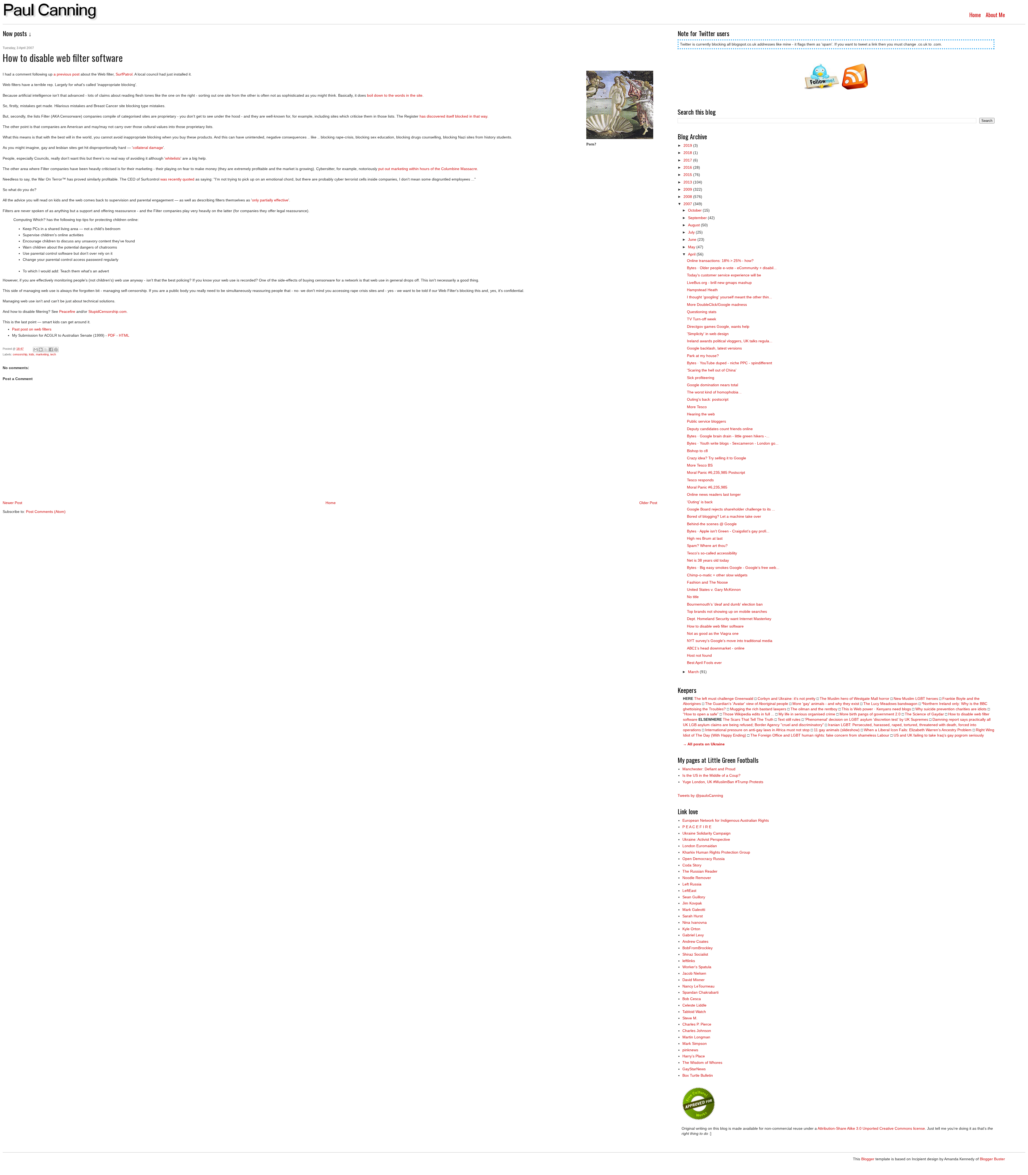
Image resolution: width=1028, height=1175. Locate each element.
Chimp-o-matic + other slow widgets (717, 575)
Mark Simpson (694, 1043)
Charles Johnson (696, 1030)
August (694, 225)
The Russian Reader (699, 871)
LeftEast (689, 890)
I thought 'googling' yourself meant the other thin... (729, 297)
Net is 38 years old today (708, 560)
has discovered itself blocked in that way (453, 116)
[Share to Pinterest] (56, 349)
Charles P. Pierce (696, 1024)
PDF (111, 335)
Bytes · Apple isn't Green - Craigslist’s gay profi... (728, 531)
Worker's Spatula (696, 967)
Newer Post (12, 503)
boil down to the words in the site (394, 95)
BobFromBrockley (697, 948)
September (698, 218)
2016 (688, 167)
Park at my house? (703, 356)
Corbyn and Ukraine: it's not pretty (786, 698)
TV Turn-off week (701, 319)
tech (53, 354)
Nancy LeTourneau (698, 986)
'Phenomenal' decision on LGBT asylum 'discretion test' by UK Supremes (866, 719)
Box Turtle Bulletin (697, 1075)
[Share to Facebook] (51, 349)
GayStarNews (694, 1069)
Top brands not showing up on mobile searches (727, 611)
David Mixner (693, 980)
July (692, 232)
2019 (688, 145)
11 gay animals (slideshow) (837, 730)
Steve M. (689, 1018)
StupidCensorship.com (107, 311)
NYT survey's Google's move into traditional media (729, 641)
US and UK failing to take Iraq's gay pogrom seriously (939, 735)
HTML (124, 335)
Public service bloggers (706, 421)
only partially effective (270, 200)
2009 (688, 189)
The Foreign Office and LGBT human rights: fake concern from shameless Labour (819, 735)
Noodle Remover (696, 878)
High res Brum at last (705, 538)
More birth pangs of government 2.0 (870, 714)
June (692, 239)
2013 (688, 182)
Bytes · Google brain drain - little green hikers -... (728, 436)
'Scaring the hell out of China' (711, 370)
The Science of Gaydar (924, 714)
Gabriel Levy (693, 935)
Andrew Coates (695, 941)
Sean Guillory (693, 897)
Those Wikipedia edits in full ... (748, 714)
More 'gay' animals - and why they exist (825, 703)
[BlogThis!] (40, 349)
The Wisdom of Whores (702, 1062)
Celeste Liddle (694, 1005)
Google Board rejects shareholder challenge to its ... (731, 509)
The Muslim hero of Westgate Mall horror (854, 698)
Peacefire (67, 311)
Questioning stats (701, 312)
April (692, 254)
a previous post (67, 74)
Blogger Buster (992, 1159)
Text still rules (790, 719)
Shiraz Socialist (695, 954)
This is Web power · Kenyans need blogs (876, 709)
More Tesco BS (700, 465)
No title (693, 597)
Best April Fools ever (704, 662)
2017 (688, 160)
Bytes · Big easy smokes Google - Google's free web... (733, 567)
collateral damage (148, 147)
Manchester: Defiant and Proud (708, 769)
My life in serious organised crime (806, 714)
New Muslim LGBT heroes (916, 698)
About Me (995, 15)
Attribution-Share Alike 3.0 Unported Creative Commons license (871, 1128)
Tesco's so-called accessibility (712, 553)
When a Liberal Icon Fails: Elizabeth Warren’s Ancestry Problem (918, 730)
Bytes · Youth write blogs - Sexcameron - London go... (732, 443)
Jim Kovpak (692, 903)
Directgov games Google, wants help (718, 326)
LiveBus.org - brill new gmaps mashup (719, 282)
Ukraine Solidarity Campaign (706, 833)
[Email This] (35, 349)
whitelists (172, 158)
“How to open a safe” (701, 714)
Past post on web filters (31, 329)
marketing (42, 354)
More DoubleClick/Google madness (717, 304)
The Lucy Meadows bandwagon (890, 703)
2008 (688, 196)
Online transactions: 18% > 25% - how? (720, 260)
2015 (688, 174)
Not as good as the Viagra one (713, 633)
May (692, 247)
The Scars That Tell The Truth (748, 719)
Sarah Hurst (692, 916)
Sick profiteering (700, 378)
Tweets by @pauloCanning (700, 795)
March (694, 672)
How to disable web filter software (715, 626)
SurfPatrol (124, 74)
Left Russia (691, 884)
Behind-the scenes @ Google (712, 524)
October (695, 210)
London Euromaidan (699, 846)
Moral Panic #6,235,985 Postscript (716, 472)
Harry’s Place (693, 1056)
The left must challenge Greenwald (723, 698)
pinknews (690, 1050)
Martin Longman (696, 1037)
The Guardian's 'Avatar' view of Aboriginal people (746, 703)
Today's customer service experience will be (724, 275)
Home (975, 15)
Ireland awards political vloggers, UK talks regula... (729, 341)
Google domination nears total (712, 385)
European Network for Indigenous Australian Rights (725, 820)
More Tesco (697, 407)
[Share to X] (45, 349)
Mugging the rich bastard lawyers (758, 709)
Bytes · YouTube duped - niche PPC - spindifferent (729, 363)
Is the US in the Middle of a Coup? (711, 775)
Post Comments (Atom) (46, 511)
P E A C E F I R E (696, 827)
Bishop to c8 (697, 451)
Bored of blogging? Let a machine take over (724, 516)
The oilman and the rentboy (814, 709)
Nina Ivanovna (694, 922)
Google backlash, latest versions (714, 348)
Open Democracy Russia (703, 859)
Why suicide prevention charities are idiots (951, 709)
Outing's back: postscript (707, 399)
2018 (688, 153)
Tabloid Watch (694, 1011)
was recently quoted (177, 179)
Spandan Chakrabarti (700, 992)
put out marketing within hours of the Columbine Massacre (427, 169)
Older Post (648, 503)
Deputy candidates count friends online (720, 429)
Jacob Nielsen (694, 973)
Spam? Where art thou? (707, 545)
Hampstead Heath (702, 290)
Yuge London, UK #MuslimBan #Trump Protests (722, 782)
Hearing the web (701, 414)
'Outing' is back (700, 502)
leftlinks (688, 961)
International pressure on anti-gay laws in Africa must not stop (757, 730)
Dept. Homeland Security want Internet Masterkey (729, 619)
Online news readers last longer (714, 494)
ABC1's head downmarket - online (715, 648)
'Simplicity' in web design (708, 334)
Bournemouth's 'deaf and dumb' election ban (725, 604)
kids (31, 354)
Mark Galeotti (693, 909)
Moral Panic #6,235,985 (707, 487)
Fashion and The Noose (707, 582)
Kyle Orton (691, 929)
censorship (20, 354)
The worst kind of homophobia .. (714, 392)
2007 (688, 204)
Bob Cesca (691, 999)
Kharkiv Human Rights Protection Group (716, 852)
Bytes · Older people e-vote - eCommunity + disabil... (732, 268)
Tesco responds (700, 480)
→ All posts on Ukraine (704, 744)
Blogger (867, 1159)
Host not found (699, 655)
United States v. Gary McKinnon (714, 589)
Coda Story (691, 865)
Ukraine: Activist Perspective (706, 839)
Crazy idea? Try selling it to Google (716, 458)
